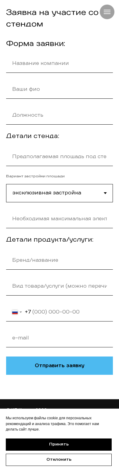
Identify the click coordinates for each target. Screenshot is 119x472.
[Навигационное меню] (107, 12)
